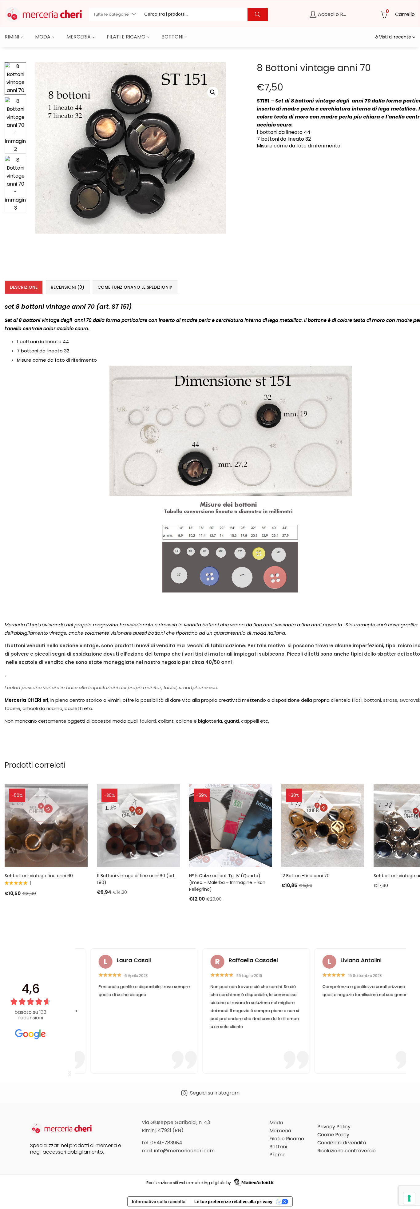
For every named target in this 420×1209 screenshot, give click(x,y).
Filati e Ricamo (127, 36)
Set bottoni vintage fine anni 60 (39, 876)
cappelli (250, 721)
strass (390, 700)
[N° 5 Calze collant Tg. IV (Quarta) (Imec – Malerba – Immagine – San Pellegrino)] (230, 825)
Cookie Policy (333, 1134)
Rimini (12, 36)
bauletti (74, 708)
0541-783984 (166, 1142)
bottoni (372, 700)
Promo (277, 1154)
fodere (12, 708)
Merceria (79, 36)
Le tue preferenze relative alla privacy (233, 1201)
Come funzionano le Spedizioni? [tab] (134, 287)
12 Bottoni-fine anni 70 (305, 876)
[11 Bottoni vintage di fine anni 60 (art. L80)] (138, 825)
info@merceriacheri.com (184, 1150)
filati (357, 700)
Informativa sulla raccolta (158, 1201)
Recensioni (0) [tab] (67, 287)
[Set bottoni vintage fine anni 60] (46, 825)
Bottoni (172, 36)
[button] (114, 14)
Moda (43, 36)
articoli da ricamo (42, 708)
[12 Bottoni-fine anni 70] (322, 825)
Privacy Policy (334, 1126)
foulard (148, 721)
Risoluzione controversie (346, 1150)
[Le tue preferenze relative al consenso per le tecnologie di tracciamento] (409, 1198)
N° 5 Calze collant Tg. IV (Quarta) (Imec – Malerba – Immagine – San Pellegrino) (227, 882)
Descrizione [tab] (24, 287)
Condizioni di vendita (341, 1142)
